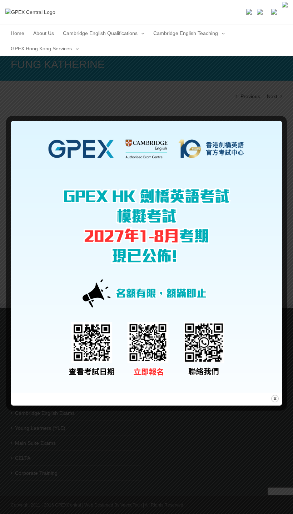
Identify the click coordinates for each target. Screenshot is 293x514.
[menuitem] (17, 32)
